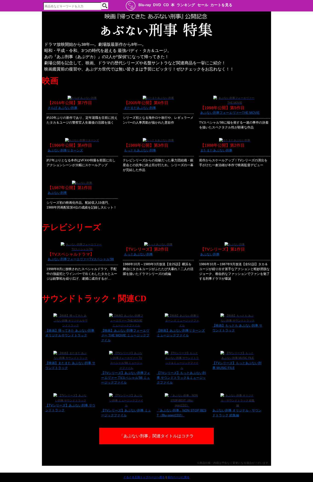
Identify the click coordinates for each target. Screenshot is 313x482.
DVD (157, 5)
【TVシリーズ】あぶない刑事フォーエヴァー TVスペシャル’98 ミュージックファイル (125, 377)
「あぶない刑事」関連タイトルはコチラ (156, 436)
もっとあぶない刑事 (138, 254)
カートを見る (221, 5)
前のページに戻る (178, 477)
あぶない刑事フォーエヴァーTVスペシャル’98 (81, 259)
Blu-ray (144, 5)
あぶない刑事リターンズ (65, 150)
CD (166, 5)
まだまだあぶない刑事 (140, 108)
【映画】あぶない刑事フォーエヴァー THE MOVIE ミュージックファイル (125, 335)
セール (202, 5)
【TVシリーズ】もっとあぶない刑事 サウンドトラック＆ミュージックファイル (181, 377)
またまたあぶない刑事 (216, 150)
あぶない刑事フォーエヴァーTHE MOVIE (230, 112)
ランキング (186, 5)
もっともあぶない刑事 (140, 150)
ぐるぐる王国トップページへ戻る (144, 477)
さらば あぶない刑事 (62, 108)
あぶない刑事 (57, 193)
